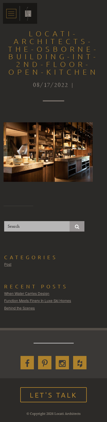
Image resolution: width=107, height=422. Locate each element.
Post (7, 264)
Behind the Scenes (19, 307)
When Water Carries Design (26, 293)
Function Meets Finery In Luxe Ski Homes (37, 300)
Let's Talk (53, 394)
